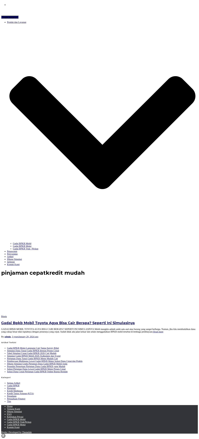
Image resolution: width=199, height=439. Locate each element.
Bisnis (4, 316)
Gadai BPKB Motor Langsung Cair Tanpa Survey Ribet (33, 348)
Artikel (10, 256)
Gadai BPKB (13, 385)
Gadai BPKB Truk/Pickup (19, 422)
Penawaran (12, 251)
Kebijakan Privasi (15, 417)
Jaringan (11, 262)
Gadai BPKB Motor (22, 246)
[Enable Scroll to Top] (3, 436)
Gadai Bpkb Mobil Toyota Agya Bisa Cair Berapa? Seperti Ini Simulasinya (68, 323)
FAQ (9, 414)
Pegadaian (11, 396)
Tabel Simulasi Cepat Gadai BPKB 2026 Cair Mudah (31, 353)
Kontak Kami (13, 264)
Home (10, 406)
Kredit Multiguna (15, 391)
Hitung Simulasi (14, 259)
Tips (9, 401)
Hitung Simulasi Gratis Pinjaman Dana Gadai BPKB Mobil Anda (37, 364)
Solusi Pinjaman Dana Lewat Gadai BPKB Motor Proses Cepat (36, 369)
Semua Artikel (13, 383)
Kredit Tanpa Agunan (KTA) (20, 393)
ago (25, 336)
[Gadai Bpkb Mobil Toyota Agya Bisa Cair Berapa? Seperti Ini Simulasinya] (27, 314)
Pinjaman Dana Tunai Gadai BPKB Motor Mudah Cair (32, 358)
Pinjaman (11, 388)
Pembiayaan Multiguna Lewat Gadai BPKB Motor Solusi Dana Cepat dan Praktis (44, 361)
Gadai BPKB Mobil (22, 243)
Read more (158, 331)
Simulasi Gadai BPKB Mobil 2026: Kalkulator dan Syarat (33, 356)
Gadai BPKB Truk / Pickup (25, 248)
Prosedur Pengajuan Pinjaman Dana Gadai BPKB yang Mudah (36, 366)
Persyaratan (12, 254)
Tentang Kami (13, 409)
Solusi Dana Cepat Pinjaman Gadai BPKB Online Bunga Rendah (37, 371)
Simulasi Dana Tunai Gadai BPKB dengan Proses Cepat (33, 350)
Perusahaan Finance (16, 398)
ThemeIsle (27, 432)
